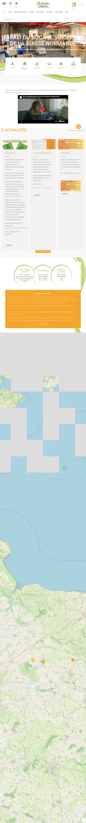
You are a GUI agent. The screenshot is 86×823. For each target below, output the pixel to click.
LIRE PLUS (9, 245)
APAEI (9, 12)
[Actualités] (49, 64)
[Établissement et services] (25, 64)
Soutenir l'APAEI (59, 12)
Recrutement (49, 12)
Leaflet (74, 727)
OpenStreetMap (82, 727)
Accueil (4, 12)
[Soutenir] (73, 64)
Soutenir (73, 67)
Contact (67, 12)
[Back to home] (43, 4)
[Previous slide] (3, 42)
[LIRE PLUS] (15, 144)
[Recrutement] (61, 64)
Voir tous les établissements (43, 732)
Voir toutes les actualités (43, 251)
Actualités (31, 12)
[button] (2, 404)
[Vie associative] (37, 64)
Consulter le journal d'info (75, 130)
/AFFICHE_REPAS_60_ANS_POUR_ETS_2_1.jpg (21, 228)
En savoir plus (43, 324)
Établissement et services (25, 68)
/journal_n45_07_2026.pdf (41, 188)
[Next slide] (82, 42)
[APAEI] (12, 64)
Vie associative (40, 12)
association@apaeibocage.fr (14, 196)
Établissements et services (20, 12)
